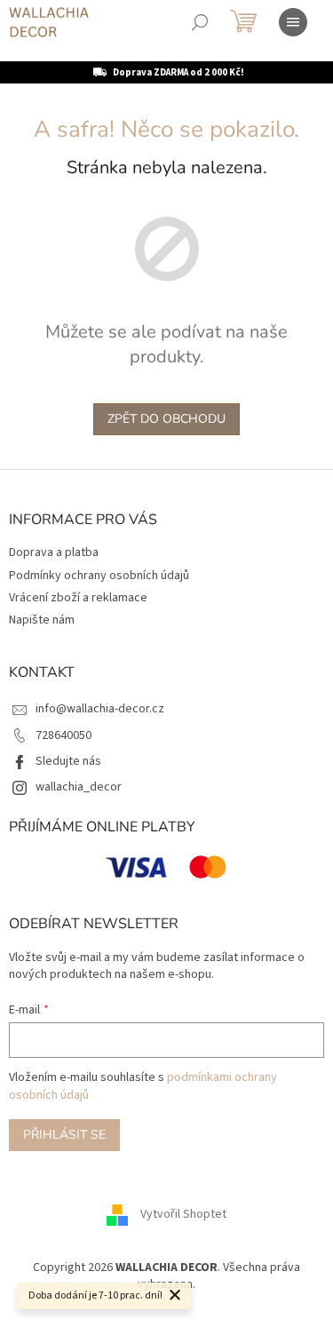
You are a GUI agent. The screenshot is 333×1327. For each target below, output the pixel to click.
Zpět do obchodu (166, 418)
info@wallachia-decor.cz (100, 709)
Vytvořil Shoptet (183, 1214)
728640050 (63, 735)
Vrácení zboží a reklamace (78, 598)
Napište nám (42, 620)
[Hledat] (200, 22)
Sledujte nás (68, 761)
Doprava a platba (54, 552)
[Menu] (293, 22)
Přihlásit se (64, 1134)
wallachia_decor (79, 787)
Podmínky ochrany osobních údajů (99, 575)
